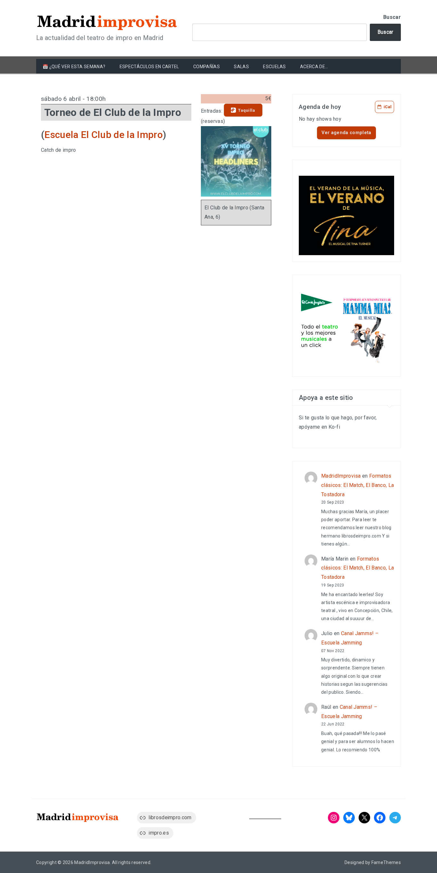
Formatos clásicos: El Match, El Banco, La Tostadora (357, 485)
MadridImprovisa (341, 476)
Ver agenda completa (346, 132)
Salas (241, 66)
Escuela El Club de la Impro (103, 134)
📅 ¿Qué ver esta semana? (74, 66)
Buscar (392, 17)
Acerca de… (314, 66)
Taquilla (246, 110)
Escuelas (274, 66)
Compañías (206, 66)
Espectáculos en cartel (149, 66)
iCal (388, 106)
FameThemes (386, 862)
